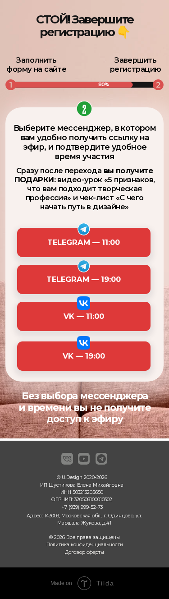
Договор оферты (84, 552)
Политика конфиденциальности (84, 545)
